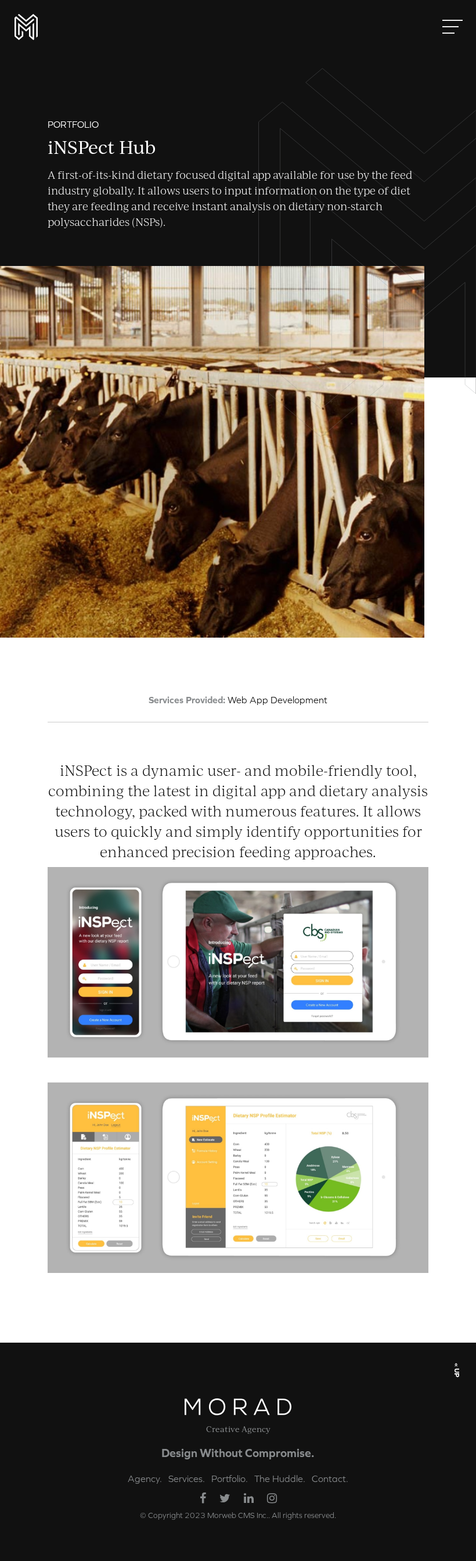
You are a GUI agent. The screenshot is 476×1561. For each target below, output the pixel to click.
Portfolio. (229, 1478)
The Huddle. (279, 1478)
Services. (186, 1478)
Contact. (330, 1478)
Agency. (145, 1478)
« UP (457, 1369)
